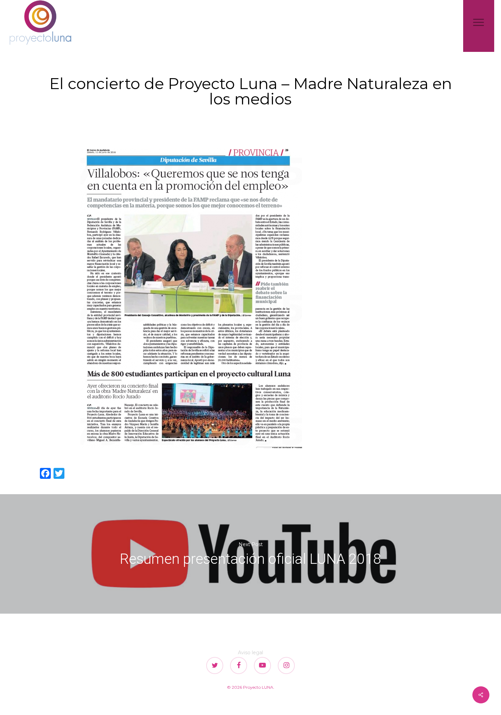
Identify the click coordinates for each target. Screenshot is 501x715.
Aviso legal (250, 652)
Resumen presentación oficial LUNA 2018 (250, 554)
